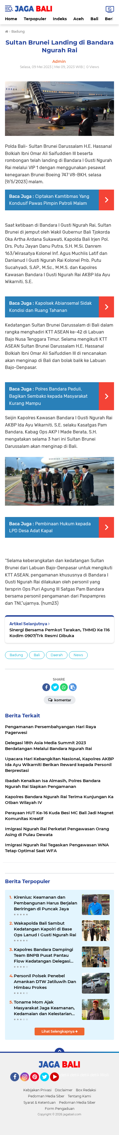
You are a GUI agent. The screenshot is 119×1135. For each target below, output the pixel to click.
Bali (94, 18)
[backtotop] (59, 1053)
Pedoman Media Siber (46, 1096)
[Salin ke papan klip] (73, 687)
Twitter (47, 1083)
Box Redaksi (86, 1090)
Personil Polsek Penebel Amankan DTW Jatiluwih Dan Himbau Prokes (45, 981)
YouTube (58, 1083)
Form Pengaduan (59, 1108)
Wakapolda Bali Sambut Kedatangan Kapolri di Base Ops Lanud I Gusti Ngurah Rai (45, 929)
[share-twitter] (55, 687)
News (78, 655)
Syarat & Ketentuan (40, 1102)
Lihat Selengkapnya (58, 1031)
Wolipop (108, 1074)
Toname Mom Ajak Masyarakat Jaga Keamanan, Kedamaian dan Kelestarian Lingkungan (44, 1008)
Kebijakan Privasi (37, 1090)
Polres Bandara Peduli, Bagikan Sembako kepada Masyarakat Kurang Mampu (48, 396)
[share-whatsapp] (64, 687)
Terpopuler (35, 18)
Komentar (62, 700)
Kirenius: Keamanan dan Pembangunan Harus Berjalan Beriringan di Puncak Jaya (45, 902)
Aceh (78, 18)
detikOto (68, 1074)
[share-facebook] (46, 687)
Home (11, 18)
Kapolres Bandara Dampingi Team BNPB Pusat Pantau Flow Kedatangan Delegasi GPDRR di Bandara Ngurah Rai (43, 955)
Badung (16, 655)
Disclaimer (64, 1090)
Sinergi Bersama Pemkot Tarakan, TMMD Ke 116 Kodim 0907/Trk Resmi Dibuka (59, 632)
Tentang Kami (79, 1096)
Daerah (57, 655)
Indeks (60, 18)
